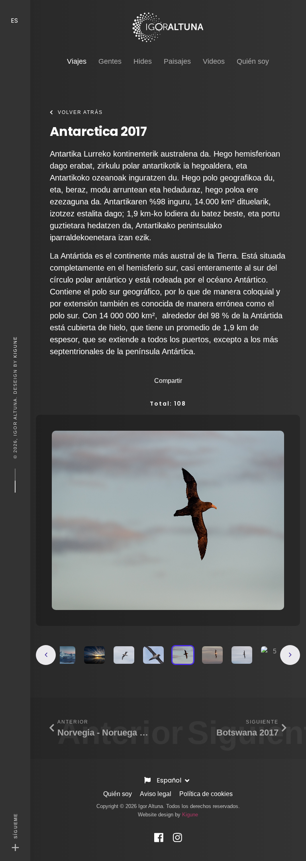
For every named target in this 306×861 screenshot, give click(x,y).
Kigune (15, 346)
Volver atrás (80, 112)
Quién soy (117, 793)
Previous (46, 655)
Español (170, 780)
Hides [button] (142, 61)
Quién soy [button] (253, 61)
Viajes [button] (76, 61)
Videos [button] (214, 61)
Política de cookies (206, 793)
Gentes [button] (110, 61)
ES (15, 20)
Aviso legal (155, 793)
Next (290, 655)
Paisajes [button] (177, 61)
